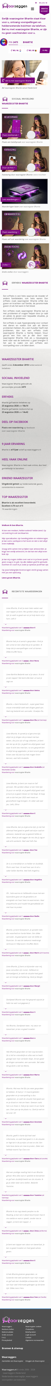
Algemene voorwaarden (35, 1340)
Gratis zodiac (7, 272)
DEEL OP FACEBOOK (15, 422)
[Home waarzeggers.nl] (18, 1319)
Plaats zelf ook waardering (13, 239)
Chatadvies (30, 1329)
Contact (28, 1337)
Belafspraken (31, 1332)
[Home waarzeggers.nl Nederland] (14, 5)
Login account (31, 1335)
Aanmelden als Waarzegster (12, 1361)
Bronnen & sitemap (12, 1348)
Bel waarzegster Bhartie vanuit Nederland (19, 88)
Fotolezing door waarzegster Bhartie (17, 174)
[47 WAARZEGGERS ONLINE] (36, 3)
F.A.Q (4, 1337)
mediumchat (24, 409)
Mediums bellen (8, 1329)
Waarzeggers (7, 1326)
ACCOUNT (44, 9)
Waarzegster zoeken (33, 1326)
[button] (32, 9)
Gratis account (7, 1335)
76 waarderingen (9, 509)
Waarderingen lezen (10, 206)
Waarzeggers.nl (9, 1369)
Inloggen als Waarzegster (35, 1361)
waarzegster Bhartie (22, 630)
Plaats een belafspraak (11, 142)
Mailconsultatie (7, 1332)
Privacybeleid (7, 1340)
